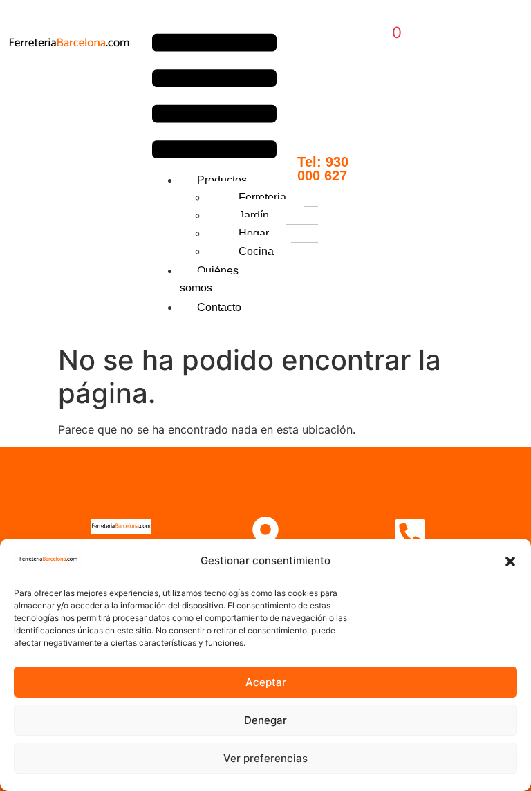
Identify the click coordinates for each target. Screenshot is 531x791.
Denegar (265, 720)
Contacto (219, 307)
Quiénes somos (209, 279)
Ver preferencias (265, 758)
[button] (510, 561)
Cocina (256, 251)
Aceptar (265, 682)
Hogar (254, 233)
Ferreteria (262, 197)
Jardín (254, 215)
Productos (222, 180)
